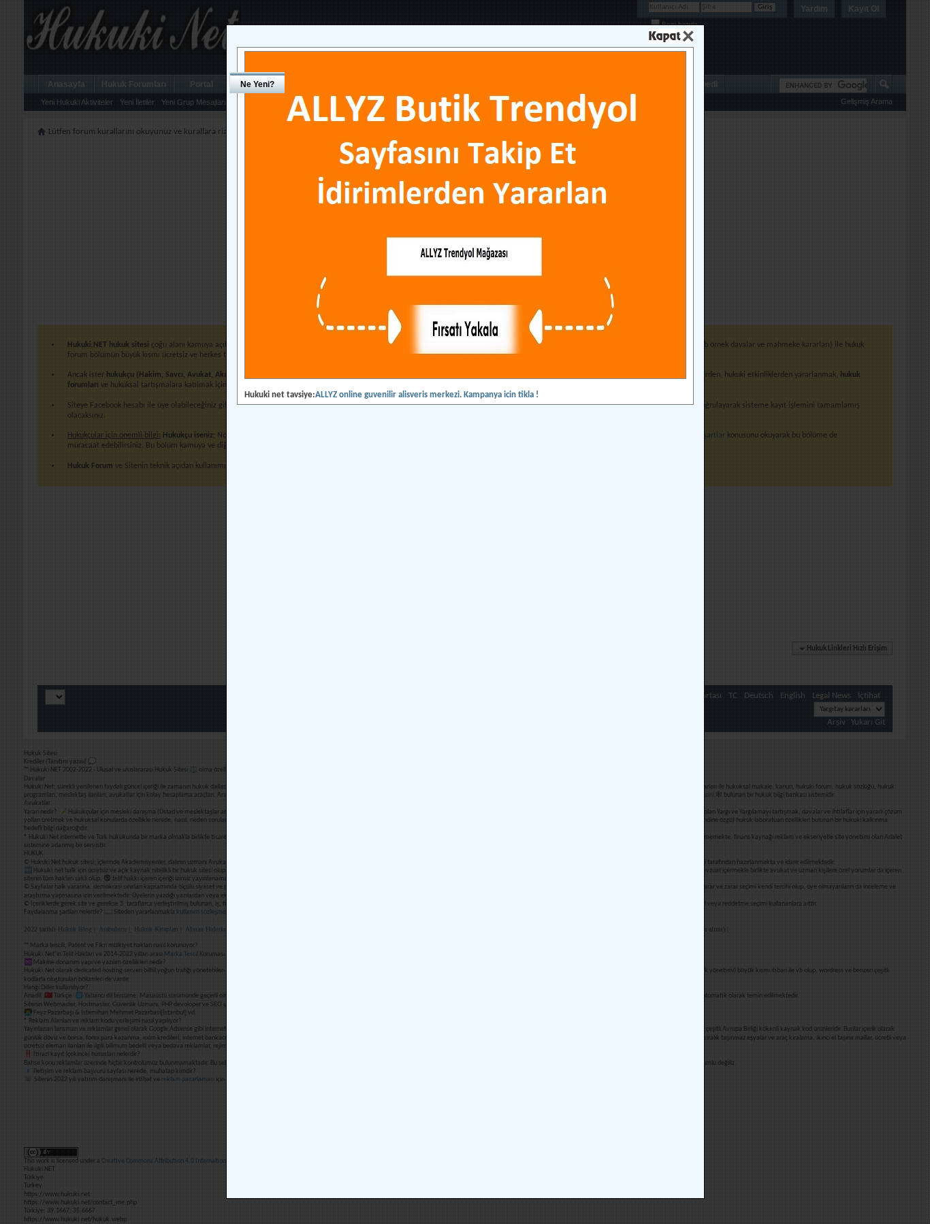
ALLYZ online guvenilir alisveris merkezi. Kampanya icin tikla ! (427, 395)
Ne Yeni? (257, 84)
